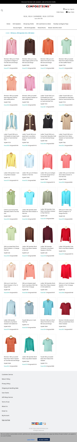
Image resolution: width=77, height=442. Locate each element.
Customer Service (7, 374)
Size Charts (5, 393)
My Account (5, 415)
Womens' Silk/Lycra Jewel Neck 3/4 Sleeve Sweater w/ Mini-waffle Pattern (29, 97)
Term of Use (5, 402)
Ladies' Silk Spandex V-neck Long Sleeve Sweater (11, 174)
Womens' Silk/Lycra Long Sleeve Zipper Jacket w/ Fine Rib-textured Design (30, 60)
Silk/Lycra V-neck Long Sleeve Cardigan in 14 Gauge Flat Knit (65, 211)
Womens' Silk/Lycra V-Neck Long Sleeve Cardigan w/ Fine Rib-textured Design (11, 60)
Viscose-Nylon (17, 28)
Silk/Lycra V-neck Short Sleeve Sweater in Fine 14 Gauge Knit (11, 285)
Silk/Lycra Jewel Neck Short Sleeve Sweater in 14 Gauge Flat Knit (11, 248)
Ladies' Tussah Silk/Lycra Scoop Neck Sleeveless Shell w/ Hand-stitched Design (48, 136)
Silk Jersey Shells (28, 24)
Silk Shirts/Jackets (29, 28)
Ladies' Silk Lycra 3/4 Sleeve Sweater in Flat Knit (29, 174)
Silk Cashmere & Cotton (43, 24)
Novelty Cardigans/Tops (60, 24)
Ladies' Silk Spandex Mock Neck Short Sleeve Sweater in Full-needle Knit (48, 285)
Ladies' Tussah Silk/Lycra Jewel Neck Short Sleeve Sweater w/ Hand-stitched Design (66, 137)
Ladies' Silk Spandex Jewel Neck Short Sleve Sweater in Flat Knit (30, 211)
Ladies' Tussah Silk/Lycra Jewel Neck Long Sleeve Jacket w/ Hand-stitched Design (29, 137)
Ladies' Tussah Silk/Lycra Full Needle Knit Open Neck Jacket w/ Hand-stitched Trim (11, 137)
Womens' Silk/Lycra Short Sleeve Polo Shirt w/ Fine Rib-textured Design (48, 322)
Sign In (72, 9)
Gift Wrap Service (7, 397)
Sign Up (67, 9)
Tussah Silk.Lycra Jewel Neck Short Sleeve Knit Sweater (47, 358)
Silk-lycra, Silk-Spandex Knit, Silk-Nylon (22, 33)
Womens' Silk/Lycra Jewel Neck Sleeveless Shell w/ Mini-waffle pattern (11, 97)
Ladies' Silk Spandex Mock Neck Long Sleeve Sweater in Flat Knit (29, 248)
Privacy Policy (6, 383)
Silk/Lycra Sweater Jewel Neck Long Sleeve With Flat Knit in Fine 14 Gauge (29, 285)
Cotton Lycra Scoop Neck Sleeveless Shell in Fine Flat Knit (11, 211)
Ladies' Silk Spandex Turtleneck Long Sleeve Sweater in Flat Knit (47, 248)
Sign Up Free (6, 420)
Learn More (30, 439)
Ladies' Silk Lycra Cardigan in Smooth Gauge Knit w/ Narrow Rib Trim (48, 174)
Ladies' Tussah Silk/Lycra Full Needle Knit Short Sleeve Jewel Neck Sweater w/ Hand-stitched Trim (48, 98)
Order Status (60, 12)
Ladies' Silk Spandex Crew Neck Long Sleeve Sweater (66, 247)
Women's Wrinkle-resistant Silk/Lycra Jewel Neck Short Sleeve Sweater (66, 322)
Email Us (4, 411)
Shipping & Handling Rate (10, 388)
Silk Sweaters (17, 24)
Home (8, 24)
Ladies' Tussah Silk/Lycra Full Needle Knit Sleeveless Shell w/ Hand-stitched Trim (66, 97)
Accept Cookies (43, 439)
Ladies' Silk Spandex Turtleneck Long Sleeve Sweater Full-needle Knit (10, 322)
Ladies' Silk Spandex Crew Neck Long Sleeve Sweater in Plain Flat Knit (48, 211)
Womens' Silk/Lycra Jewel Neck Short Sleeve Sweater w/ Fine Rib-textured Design (11, 358)
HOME (7, 33)
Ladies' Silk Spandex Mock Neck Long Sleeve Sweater (29, 357)
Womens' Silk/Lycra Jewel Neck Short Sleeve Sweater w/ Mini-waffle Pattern (66, 60)
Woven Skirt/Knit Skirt (55, 28)
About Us (5, 406)
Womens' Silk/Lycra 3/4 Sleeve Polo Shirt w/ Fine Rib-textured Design (47, 60)
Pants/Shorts (42, 28)
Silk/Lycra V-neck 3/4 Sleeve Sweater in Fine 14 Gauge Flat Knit (66, 285)
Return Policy (6, 379)
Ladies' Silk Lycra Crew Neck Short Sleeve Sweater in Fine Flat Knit (66, 174)
